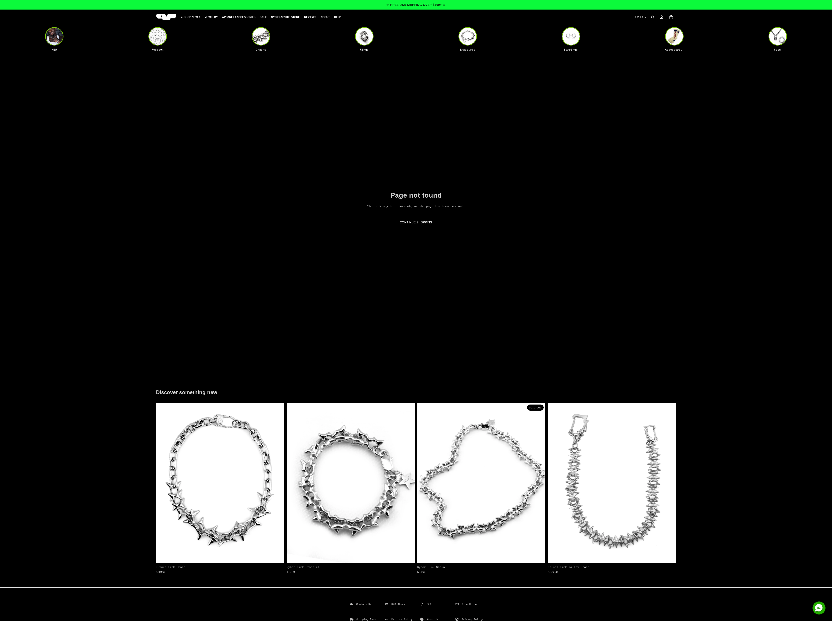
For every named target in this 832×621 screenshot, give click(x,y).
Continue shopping (416, 222)
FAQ (429, 604)
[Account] (661, 17)
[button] (819, 607)
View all (168, 381)
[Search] (652, 17)
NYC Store (398, 604)
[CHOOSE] (277, 556)
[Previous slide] (162, 483)
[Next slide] (277, 483)
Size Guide (469, 604)
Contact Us (364, 604)
